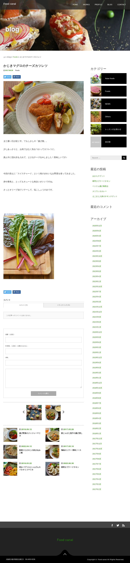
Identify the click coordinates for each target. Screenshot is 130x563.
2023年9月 (96, 261)
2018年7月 (96, 403)
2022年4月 (96, 297)
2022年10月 (97, 286)
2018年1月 (96, 433)
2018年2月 (96, 428)
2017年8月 (96, 459)
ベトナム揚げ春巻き (100, 186)
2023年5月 (96, 271)
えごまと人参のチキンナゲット (104, 196)
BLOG (109, 5)
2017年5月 (96, 474)
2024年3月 (96, 251)
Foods (15, 57)
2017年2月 (96, 489)
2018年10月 (97, 388)
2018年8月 (96, 398)
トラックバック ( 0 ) (63, 305)
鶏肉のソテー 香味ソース (71, 450)
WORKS (86, 5)
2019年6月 (96, 363)
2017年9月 (96, 454)
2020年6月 (96, 342)
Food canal (9, 3)
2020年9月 (96, 337)
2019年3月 (96, 373)
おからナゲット (98, 176)
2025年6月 (96, 231)
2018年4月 (96, 418)
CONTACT (121, 5)
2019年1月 (96, 378)
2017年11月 (97, 444)
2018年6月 (96, 408)
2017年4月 (96, 479)
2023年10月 (97, 256)
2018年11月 (97, 383)
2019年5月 (96, 368)
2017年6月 (96, 469)
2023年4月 (96, 276)
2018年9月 (96, 393)
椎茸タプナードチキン (70, 467)
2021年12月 (97, 307)
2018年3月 (96, 423)
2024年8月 (96, 241)
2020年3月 (96, 347)
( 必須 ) (9, 334)
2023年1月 (96, 281)
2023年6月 (96, 266)
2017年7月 (96, 464)
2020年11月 (97, 332)
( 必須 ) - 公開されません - (16, 346)
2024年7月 (96, 246)
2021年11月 (97, 312)
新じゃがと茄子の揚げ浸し (72, 433)
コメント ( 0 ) (23, 305)
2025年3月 (96, 236)
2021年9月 (96, 317)
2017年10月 (97, 449)
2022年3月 (96, 302)
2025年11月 (97, 226)
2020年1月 (96, 352)
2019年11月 (97, 357)
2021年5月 (96, 322)
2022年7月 (96, 292)
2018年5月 (96, 413)
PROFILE (98, 5)
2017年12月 (97, 439)
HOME (75, 5)
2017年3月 (96, 484)
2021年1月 (96, 327)
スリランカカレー (99, 191)
